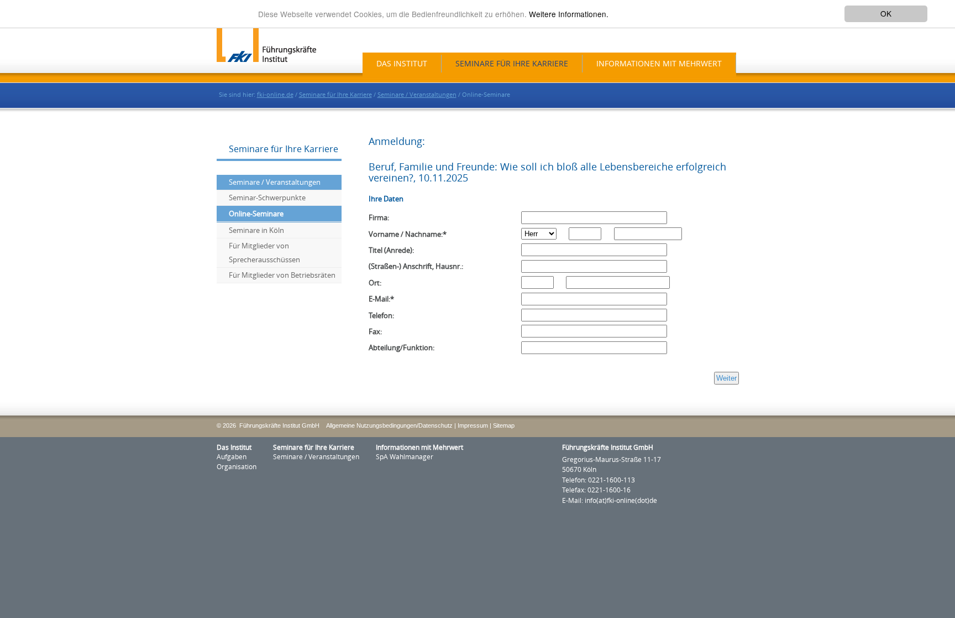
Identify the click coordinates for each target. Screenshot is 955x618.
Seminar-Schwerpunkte (267, 198)
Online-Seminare (256, 214)
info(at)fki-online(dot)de (621, 501)
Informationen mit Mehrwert (659, 64)
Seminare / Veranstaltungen (416, 94)
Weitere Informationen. (568, 13)
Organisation (236, 467)
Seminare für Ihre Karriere (511, 64)
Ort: (375, 283)
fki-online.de (275, 94)
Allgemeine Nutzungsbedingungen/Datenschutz (389, 425)
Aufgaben (231, 457)
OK (885, 13)
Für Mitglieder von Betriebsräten (282, 275)
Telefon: (381, 315)
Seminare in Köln (256, 230)
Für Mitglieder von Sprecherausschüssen (264, 253)
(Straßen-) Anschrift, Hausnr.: (416, 266)
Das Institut (401, 64)
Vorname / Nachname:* (408, 234)
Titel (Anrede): (391, 250)
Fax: (375, 332)
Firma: (379, 218)
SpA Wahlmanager (404, 457)
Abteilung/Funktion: (401, 348)
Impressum (473, 425)
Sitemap (504, 425)
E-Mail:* (381, 299)
